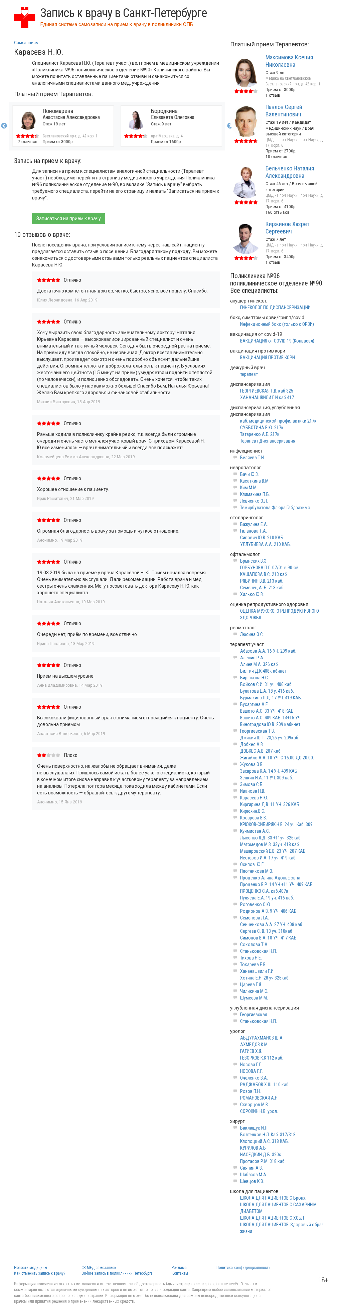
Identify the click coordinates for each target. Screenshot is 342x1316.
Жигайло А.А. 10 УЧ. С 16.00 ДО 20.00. (277, 757)
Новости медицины (30, 1267)
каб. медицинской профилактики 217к (278, 421)
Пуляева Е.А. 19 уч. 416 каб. (267, 897)
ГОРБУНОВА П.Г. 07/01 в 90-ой (269, 567)
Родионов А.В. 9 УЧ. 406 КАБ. (269, 911)
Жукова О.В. (252, 764)
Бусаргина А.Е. (254, 704)
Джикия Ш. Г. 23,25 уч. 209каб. (269, 737)
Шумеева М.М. (254, 998)
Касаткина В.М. (255, 481)
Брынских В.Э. (254, 561)
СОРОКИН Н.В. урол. (259, 1111)
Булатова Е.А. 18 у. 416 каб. (267, 691)
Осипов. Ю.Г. (252, 864)
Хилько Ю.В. (252, 594)
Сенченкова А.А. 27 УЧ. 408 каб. (271, 924)
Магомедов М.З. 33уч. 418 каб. (270, 844)
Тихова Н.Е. (251, 957)
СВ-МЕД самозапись (98, 1267)
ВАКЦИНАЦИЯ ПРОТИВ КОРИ (267, 357)
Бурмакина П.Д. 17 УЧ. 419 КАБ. (271, 697)
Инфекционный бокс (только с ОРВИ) (277, 324)
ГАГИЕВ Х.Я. (251, 1051)
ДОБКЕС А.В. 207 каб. (261, 751)
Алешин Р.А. (252, 657)
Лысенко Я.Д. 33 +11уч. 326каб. (271, 837)
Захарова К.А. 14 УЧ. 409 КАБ (268, 771)
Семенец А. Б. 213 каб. (262, 587)
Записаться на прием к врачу (68, 218)
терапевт (249, 374)
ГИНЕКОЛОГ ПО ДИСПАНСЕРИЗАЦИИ (275, 307)
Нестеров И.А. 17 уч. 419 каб (268, 857)
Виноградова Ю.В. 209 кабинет (270, 724)
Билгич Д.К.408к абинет (263, 671)
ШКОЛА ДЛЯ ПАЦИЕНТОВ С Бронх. (273, 1198)
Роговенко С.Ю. (255, 904)
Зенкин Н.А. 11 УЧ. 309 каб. (266, 777)
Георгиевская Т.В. (257, 731)
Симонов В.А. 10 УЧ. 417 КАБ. (269, 937)
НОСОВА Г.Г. (251, 1071)
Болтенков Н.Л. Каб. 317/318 (268, 1134)
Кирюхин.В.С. (252, 811)
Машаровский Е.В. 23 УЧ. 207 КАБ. (273, 851)
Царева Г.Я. (251, 984)
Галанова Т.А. (253, 531)
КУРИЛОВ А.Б (253, 1148)
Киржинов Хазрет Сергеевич (288, 227)
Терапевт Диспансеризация (267, 441)
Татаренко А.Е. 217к (260, 434)
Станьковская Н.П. (258, 951)
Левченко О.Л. (254, 501)
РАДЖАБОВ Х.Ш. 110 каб (264, 1084)
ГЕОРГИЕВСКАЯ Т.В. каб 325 (266, 391)
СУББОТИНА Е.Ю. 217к (262, 427)
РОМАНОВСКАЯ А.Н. (259, 1098)
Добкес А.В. (252, 744)
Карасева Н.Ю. (254, 797)
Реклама (179, 1267)
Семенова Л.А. (254, 917)
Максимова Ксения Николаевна (289, 61)
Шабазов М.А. (253, 1174)
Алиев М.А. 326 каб (259, 664)
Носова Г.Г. (251, 1064)
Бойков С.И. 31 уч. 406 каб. (266, 684)
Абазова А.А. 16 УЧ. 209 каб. (268, 651)
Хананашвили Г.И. (257, 971)
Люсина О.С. (252, 634)
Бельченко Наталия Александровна (290, 172)
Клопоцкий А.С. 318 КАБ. (264, 1141)
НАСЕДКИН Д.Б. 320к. (261, 1154)
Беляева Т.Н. (252, 457)
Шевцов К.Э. (252, 1181)
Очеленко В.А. (254, 1078)
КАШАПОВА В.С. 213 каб (263, 574)
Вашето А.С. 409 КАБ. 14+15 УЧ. (271, 717)
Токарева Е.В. (253, 964)
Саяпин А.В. (251, 1168)
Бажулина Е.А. (254, 524)
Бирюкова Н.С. (254, 677)
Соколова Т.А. (254, 944)
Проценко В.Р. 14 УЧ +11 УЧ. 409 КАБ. (277, 884)
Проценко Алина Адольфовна (270, 877)
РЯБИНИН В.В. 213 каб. (261, 581)
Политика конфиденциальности (243, 1267)
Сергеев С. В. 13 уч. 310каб (266, 931)
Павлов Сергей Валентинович (284, 110)
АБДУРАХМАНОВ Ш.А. (262, 1038)
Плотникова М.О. (256, 871)
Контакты (180, 1273)
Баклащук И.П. (254, 1128)
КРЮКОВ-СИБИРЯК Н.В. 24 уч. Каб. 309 (276, 824)
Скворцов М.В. (254, 1104)
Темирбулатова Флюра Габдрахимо (275, 507)
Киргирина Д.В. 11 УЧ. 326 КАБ (269, 804)
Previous (4, 126)
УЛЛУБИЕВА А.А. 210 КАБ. (265, 544)
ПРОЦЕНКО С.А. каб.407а (264, 891)
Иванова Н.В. (252, 791)
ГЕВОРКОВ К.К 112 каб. (261, 1058)
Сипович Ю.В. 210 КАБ (261, 537)
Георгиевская (253, 1014)
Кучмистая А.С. (255, 831)
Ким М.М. (249, 487)
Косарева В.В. (253, 817)
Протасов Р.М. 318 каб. (263, 1161)
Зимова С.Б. (252, 784)
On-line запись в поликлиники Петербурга (117, 1273)
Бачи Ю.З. (249, 474)
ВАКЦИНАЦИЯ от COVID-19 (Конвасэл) (277, 341)
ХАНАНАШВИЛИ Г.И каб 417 (267, 397)
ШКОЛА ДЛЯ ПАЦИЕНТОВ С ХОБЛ (272, 1218)
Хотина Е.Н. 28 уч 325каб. (265, 977)
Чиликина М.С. (254, 991)
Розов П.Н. (250, 1091)
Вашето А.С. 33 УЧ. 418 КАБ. (267, 711)
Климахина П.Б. (255, 494)
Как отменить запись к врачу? (39, 1273)
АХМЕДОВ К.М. (254, 1044)
